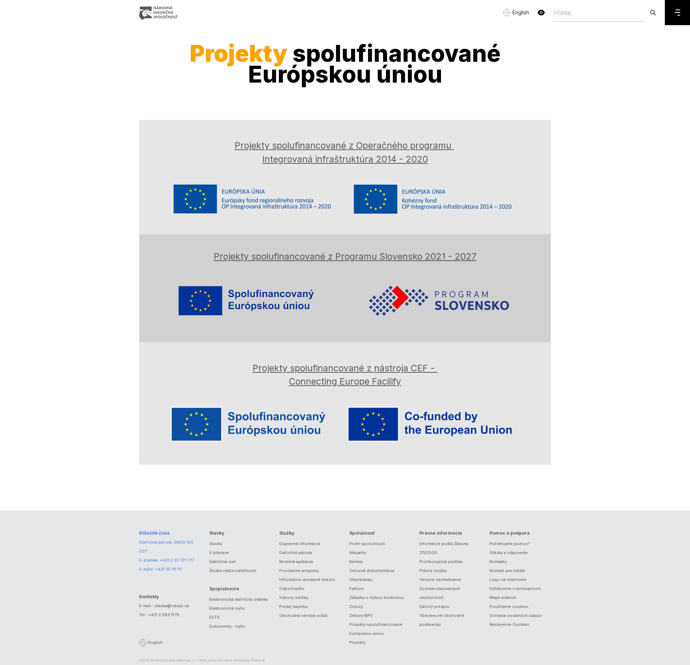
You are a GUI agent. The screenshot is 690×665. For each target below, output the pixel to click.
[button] (541, 12)
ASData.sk (257, 660)
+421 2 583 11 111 (163, 614)
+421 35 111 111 (168, 569)
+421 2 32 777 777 (177, 560)
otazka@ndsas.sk (171, 605)
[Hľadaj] (652, 13)
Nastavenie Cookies (509, 624)
